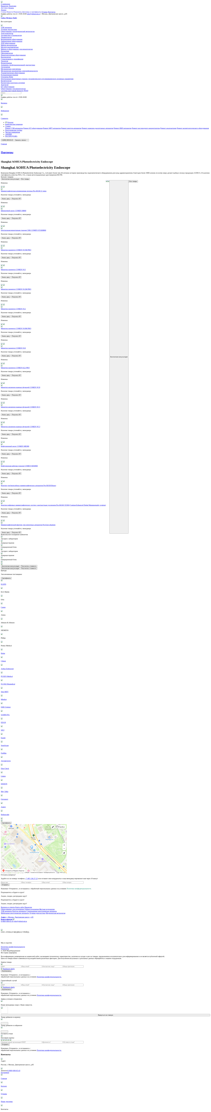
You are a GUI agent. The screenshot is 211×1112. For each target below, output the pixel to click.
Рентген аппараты (19, 911)
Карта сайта (19, 907)
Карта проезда (7, 919)
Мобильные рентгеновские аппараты (15, 913)
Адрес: (3, 917)
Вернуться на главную (105, 1015)
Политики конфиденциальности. (49, 977)
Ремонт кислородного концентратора (146, 128)
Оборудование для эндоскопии (12, 909)
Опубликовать (6, 971)
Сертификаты (6, 578)
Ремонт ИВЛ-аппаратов (122, 128)
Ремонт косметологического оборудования (193, 128)
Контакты (51, 12)
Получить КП (16, 199)
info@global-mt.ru (33, 14)
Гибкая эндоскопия (32, 909)
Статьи (3, 12)
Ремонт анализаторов (168, 128)
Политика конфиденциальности (13, 947)
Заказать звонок (20, 140)
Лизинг (3, 10)
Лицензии (12, 6)
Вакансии (4, 6)
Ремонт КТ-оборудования (33, 128)
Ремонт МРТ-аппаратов (52, 128)
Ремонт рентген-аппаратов (71, 128)
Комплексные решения (14, 124)
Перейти (4, 1023)
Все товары (25, 179)
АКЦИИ (8, 134)
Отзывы (45, 12)
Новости (10, 12)
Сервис (8, 126)
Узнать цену (6, 199)
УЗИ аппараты (6, 911)
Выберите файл (9, 969)
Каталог (10, 122)
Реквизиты (18, 12)
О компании (5, 4)
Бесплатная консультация (10, 179)
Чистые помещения (12, 132)
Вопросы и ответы (8, 907)
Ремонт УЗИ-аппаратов (14, 128)
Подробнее (5, 1073)
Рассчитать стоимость (28, 566)
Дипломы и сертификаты (31, 12)
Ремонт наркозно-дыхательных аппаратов (97, 128)
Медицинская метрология (55, 913)
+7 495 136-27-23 (31, 878)
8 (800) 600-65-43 (7, 140)
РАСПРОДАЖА (11, 136)
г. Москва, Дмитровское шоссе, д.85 (20, 917)
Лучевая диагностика (37, 913)
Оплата (11, 8)
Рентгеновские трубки (13, 130)
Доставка (4, 8)
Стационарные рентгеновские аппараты (41, 911)
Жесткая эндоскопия (47, 909)
